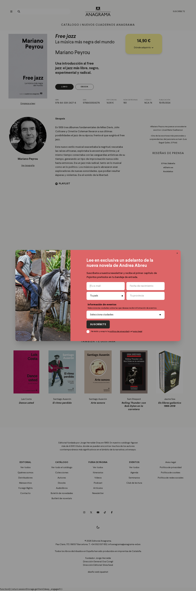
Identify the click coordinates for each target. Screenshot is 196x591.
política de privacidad (119, 331)
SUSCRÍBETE (98, 324)
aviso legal (137, 331)
